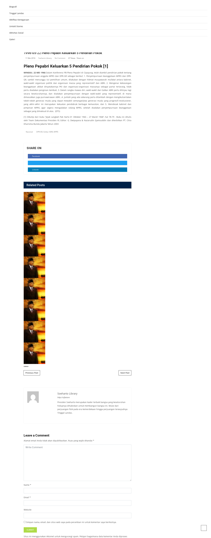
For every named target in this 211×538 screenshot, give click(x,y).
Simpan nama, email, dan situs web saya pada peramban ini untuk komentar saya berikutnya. (71, 522)
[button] (25, 366)
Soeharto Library (45, 58)
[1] (105, 66)
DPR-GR (39, 132)
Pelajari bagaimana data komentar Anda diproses (103, 536)
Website (27, 509)
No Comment (60, 58)
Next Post (124, 372)
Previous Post (31, 372)
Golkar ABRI (48, 132)
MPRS (56, 132)
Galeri (12, 39)
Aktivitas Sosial (16, 32)
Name (26, 485)
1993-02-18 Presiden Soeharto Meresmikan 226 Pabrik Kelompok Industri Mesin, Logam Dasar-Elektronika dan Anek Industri (134, 277)
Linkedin (35, 169)
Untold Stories (16, 26)
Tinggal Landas (16, 13)
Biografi (13, 6)
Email (26, 497)
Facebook (36, 156)
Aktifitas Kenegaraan (19, 19)
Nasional (29, 132)
